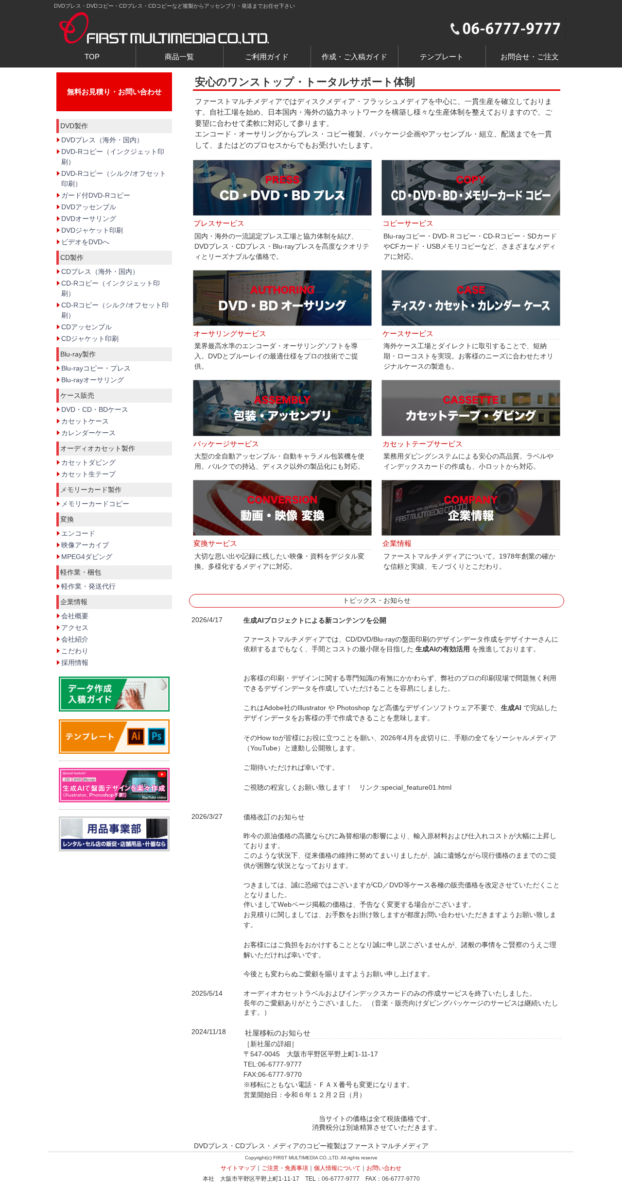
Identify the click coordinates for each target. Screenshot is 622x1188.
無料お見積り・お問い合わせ (114, 91)
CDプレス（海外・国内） (100, 271)
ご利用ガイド (267, 56)
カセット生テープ (88, 474)
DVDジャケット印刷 (92, 230)
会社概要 (74, 616)
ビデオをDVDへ (85, 242)
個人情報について (337, 1168)
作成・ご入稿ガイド (354, 56)
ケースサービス (407, 333)
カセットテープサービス (422, 444)
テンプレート (442, 56)
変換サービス (215, 543)
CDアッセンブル (86, 327)
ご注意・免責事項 (284, 1168)
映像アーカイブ (85, 545)
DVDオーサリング (88, 218)
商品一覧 (179, 56)
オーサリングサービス (229, 333)
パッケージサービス (226, 444)
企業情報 (397, 543)
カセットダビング (88, 462)
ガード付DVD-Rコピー (95, 195)
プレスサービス (218, 223)
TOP (92, 56)
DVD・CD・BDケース (94, 409)
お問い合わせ (383, 1168)
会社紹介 (74, 639)
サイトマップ (238, 1168)
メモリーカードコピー (95, 504)
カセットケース (85, 421)
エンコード (78, 533)
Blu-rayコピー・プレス (96, 368)
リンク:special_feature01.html (405, 787)
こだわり (74, 651)
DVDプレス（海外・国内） (102, 140)
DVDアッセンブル (88, 207)
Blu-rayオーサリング (92, 380)
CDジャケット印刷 (90, 338)
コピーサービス (407, 223)
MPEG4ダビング (86, 556)
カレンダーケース (88, 433)
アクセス (74, 627)
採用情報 (74, 662)
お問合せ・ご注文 (530, 56)
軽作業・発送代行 (88, 586)
